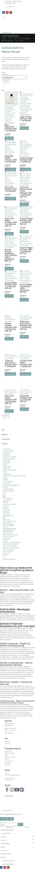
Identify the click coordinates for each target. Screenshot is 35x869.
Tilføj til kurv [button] (9, 138)
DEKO (4, 496)
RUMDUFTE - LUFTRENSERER (11, 542)
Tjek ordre (3, 857)
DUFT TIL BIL (6, 519)
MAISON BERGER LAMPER (11, 548)
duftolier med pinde (8, 647)
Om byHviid (8, 743)
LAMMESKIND (7, 474)
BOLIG (6, 105)
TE (3, 557)
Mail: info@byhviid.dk (8, 864)
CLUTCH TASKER (8, 481)
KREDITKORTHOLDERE (9, 470)
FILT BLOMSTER (7, 498)
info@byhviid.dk (12, 728)
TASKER (5, 477)
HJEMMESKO (7, 455)
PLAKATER (6, 506)
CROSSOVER (7, 483)
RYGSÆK (5, 487)
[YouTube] (7, 12)
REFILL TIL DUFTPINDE (9, 546)
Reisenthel (7, 763)
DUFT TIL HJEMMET (9, 525)
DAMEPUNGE (7, 466)
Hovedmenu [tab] (9, 827)
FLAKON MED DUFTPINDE (10, 544)
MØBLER (5, 502)
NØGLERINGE (7, 462)
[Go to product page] (11, 98)
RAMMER (5, 508)
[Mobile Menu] (4, 18)
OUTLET (5, 540)
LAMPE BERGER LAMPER (10, 534)
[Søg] (20, 824)
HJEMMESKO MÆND (9, 459)
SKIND (5, 472)
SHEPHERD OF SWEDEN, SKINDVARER (14, 476)
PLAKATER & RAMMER (9, 504)
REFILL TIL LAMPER (8, 550)
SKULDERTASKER (8, 489)
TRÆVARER (6, 512)
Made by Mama (9, 761)
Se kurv (3, 819)
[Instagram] (10, 12)
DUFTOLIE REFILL (10, 109)
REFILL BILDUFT (7, 523)
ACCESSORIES (7, 449)
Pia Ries (7, 759)
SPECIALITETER (7, 551)
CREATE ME (6, 514)
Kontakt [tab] (27, 827)
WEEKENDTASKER (8, 491)
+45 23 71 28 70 (12, 730)
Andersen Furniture (9, 753)
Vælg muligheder (10, 169)
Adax (6, 755)
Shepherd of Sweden (10, 757)
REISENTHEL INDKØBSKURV (11, 485)
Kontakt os (7, 741)
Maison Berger (24, 109)
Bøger (4, 495)
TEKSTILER (6, 510)
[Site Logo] (6, 25)
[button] (4, 73)
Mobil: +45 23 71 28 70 (8, 860)
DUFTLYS (5, 527)
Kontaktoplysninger (6, 853)
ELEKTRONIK (7, 538)
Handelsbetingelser (10, 778)
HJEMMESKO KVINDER (9, 457)
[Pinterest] (22, 789)
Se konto (7, 773)
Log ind (5, 850)
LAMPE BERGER (24, 107)
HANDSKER (6, 453)
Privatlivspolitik (8, 780)
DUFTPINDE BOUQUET (9, 529)
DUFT (10, 105)
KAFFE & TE (6, 553)
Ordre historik (8, 775)
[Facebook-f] (7, 789)
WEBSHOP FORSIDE (7, 830)
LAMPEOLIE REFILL (8, 536)
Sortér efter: (5, 74)
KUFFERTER (6, 460)
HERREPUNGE (7, 468)
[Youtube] (17, 789)
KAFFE (5, 555)
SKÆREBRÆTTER (8, 515)
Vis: (3, 80)
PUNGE (5, 464)
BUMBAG (5, 479)
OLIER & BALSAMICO (9, 559)
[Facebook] (3, 12)
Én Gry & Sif (8, 764)
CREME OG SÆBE (8, 451)
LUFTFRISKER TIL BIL (9, 521)
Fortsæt (10, 819)
